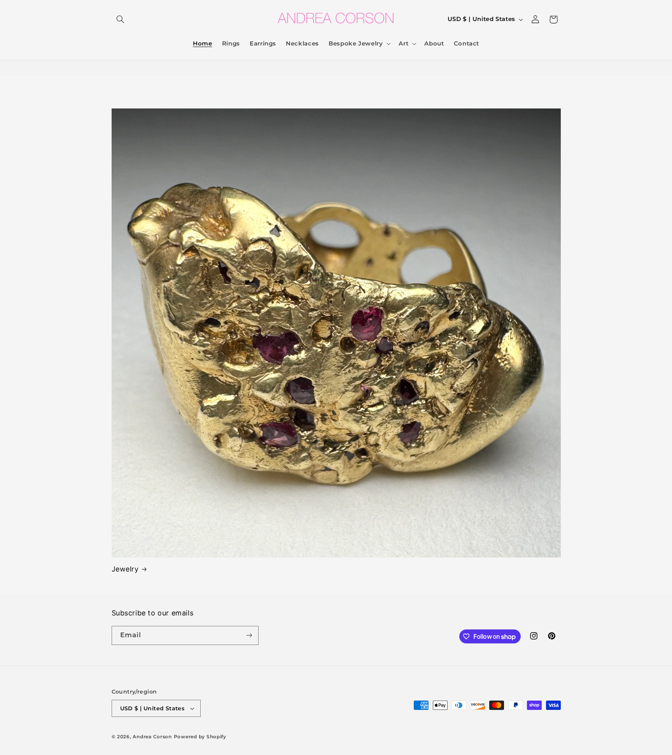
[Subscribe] (249, 635)
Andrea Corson (152, 736)
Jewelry (125, 569)
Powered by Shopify (200, 736)
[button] (121, 19)
